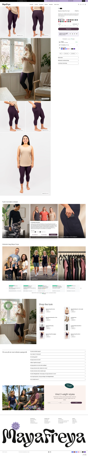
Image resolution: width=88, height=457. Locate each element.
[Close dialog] (63, 219)
